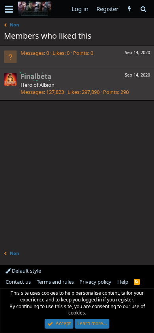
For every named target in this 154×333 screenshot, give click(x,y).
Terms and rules (55, 281)
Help (122, 281)
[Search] (143, 9)
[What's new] (129, 9)
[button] (9, 9)
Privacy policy (95, 281)
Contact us (18, 281)
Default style (26, 270)
